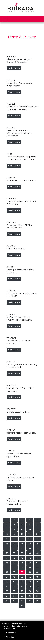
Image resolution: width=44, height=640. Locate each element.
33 (22, 548)
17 (14, 534)
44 (30, 558)
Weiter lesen (14, 68)
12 (14, 529)
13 (22, 529)
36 (7, 553)
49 (30, 563)
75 (37, 586)
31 (7, 548)
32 (14, 548)
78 (22, 591)
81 (7, 596)
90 (37, 601)
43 (22, 558)
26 (7, 544)
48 (22, 563)
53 (22, 567)
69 (30, 582)
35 (37, 548)
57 (14, 572)
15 (37, 529)
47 (14, 563)
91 (22, 605)
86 (7, 601)
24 (30, 539)
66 (7, 582)
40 (37, 553)
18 (22, 534)
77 (14, 591)
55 (37, 567)
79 (30, 591)
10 (37, 524)
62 (14, 577)
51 (7, 567)
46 (7, 563)
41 (7, 558)
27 (14, 544)
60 (37, 572)
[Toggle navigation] (5, 19)
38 (22, 553)
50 (37, 563)
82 (14, 596)
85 (37, 596)
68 (22, 582)
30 (37, 544)
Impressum (10, 629)
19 (30, 534)
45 (37, 558)
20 (37, 534)
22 (14, 539)
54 (30, 567)
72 (14, 586)
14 (30, 529)
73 (22, 586)
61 (7, 577)
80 (37, 591)
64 (30, 577)
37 (14, 553)
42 (14, 558)
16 (7, 534)
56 (7, 572)
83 (22, 596)
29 (30, 544)
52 (14, 567)
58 (22, 572)
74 (30, 586)
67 (14, 582)
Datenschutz (11, 633)
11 (6, 529)
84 (30, 596)
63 (22, 577)
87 (14, 601)
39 (30, 553)
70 (37, 582)
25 (37, 539)
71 (7, 586)
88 (22, 601)
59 (30, 572)
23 (22, 539)
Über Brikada (11, 637)
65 (37, 577)
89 (30, 601)
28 (22, 544)
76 (7, 591)
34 (30, 548)
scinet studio (22, 626)
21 (7, 539)
